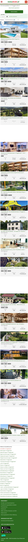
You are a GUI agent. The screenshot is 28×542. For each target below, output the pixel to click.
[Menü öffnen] (1, 2)
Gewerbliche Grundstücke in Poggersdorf (9, 496)
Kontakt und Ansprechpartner (7, 503)
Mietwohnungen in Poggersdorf (6, 452)
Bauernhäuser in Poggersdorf (6, 472)
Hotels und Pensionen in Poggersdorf (8, 492)
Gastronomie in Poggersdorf (6, 490)
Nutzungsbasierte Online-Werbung (9, 514)
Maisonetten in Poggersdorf (6, 459)
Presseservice (4, 507)
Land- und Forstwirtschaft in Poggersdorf (9, 494)
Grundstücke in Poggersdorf (6, 481)
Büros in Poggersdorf (4, 485)
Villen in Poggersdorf (4, 479)
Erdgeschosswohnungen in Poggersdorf (8, 457)
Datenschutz (4, 512)
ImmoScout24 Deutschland (7, 520)
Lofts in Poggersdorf (4, 463)
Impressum (3, 508)
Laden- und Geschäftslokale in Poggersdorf (9, 487)
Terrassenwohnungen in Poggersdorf (8, 461)
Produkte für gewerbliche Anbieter (8, 505)
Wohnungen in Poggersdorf (6, 450)
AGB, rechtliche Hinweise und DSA (9, 510)
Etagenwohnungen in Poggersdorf (7, 456)
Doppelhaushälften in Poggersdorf (7, 478)
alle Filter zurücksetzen (13, 16)
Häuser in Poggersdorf (5, 465)
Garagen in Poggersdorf (5, 483)
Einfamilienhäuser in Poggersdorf (7, 470)
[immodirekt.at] (14, 2)
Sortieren (2, 19)
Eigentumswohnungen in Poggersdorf (8, 454)
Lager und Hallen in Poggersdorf (7, 488)
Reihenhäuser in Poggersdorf (6, 476)
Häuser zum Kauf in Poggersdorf (7, 468)
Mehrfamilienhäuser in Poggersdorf (7, 474)
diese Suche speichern (14, 8)
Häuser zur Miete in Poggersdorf (7, 467)
